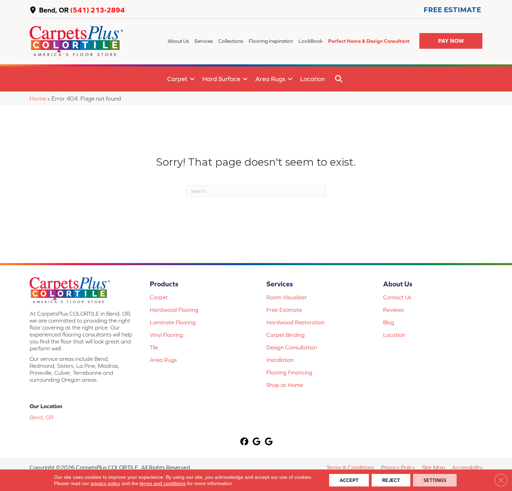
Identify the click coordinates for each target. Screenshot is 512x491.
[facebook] (245, 442)
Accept (349, 480)
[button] (450, 41)
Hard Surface (221, 78)
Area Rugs (270, 78)
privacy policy (105, 483)
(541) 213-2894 (97, 10)
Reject (391, 480)
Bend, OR (54, 10)
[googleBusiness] (257, 442)
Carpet (177, 78)
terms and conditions (163, 483)
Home (38, 98)
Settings (435, 480)
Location (312, 78)
